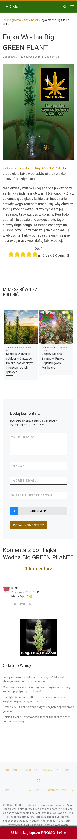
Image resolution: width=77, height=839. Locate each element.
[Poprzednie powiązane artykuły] (61, 300)
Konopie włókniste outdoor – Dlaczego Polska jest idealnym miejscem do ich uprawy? (19, 363)
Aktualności (31, 20)
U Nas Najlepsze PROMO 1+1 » (38, 833)
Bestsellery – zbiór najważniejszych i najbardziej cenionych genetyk (38, 709)
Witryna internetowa (32, 495)
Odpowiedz (21, 603)
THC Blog (18, 805)
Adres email (23, 480)
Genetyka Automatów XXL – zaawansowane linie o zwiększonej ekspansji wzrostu (34, 699)
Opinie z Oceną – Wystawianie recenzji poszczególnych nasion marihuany (36, 719)
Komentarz (22, 437)
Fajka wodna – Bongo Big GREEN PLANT (32, 168)
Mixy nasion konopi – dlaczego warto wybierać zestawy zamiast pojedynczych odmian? (36, 689)
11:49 (36, 592)
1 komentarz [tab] (38, 569)
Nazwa (18, 465)
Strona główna (12, 20)
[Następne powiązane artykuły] (70, 300)
